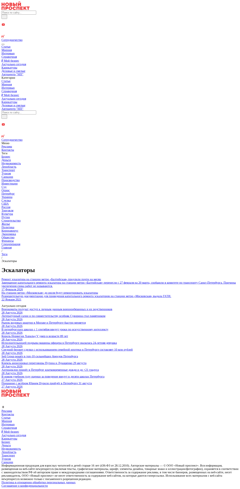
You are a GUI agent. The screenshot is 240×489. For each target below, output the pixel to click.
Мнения (7, 50)
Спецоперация (11, 244)
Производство (11, 180)
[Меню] (3, 44)
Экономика (9, 234)
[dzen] (120, 29)
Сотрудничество (12, 40)
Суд (4, 186)
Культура (7, 213)
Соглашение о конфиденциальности (25, 485)
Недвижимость (11, 163)
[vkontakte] (120, 33)
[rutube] (120, 36)
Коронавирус (10, 230)
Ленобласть (9, 166)
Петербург (8, 193)
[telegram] (120, 21)
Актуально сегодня (14, 64)
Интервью (8, 53)
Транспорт (8, 170)
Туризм (6, 173)
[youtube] (120, 25)
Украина (7, 197)
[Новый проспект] (16, 8)
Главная (7, 247)
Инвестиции (10, 183)
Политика (8, 227)
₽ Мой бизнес (10, 60)
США (5, 203)
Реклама (7, 146)
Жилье (6, 224)
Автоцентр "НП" (12, 74)
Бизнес (6, 156)
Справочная (9, 56)
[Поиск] (4, 17)
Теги (5, 254)
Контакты (8, 149)
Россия (6, 207)
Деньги (6, 160)
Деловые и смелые (13, 71)
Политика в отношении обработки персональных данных (39, 482)
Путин (6, 217)
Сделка (6, 200)
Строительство (11, 220)
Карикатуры (9, 67)
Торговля (7, 210)
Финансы (8, 240)
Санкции (7, 176)
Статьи (6, 46)
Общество (8, 237)
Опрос (6, 190)
